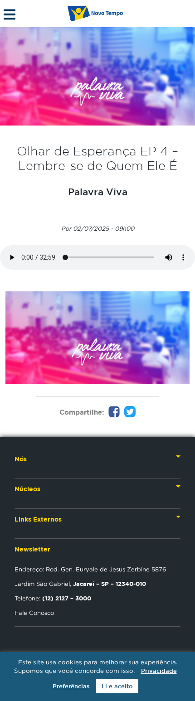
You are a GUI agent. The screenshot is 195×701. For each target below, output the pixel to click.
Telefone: (53, 598)
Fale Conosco (34, 612)
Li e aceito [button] (117, 686)
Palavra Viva (97, 191)
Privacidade (159, 670)
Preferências (71, 686)
